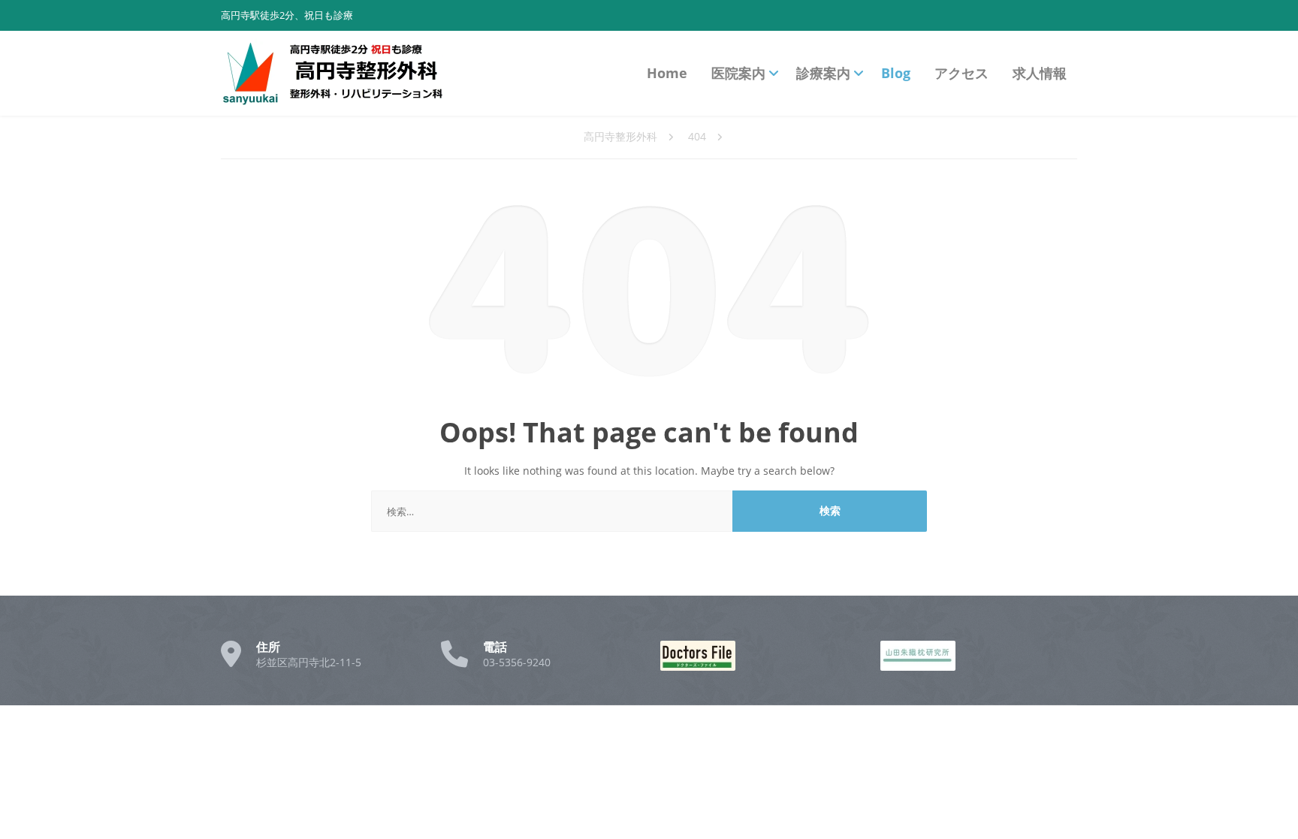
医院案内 (738, 73)
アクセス (961, 73)
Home (667, 73)
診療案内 (823, 73)
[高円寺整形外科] (333, 73)
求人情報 (1040, 73)
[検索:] (552, 511)
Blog (895, 73)
